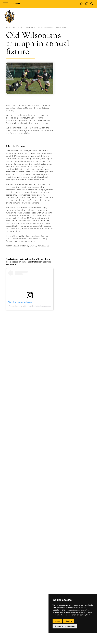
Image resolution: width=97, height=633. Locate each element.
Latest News (29, 27)
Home (8, 27)
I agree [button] (57, 621)
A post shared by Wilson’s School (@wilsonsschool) (30, 306)
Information (17, 27)
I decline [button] (68, 621)
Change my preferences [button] (65, 626)
